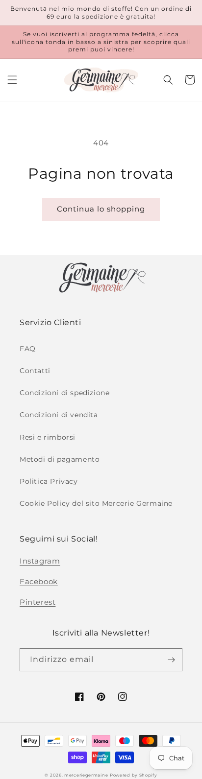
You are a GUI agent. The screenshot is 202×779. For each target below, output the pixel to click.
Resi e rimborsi (48, 437)
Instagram (40, 561)
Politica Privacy (49, 481)
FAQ (28, 348)
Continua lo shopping (101, 208)
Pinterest (37, 602)
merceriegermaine (86, 775)
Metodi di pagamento (60, 459)
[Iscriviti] (171, 659)
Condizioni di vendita (59, 414)
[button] (12, 80)
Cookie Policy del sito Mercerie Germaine (96, 503)
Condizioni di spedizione (64, 392)
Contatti (35, 370)
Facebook (39, 581)
